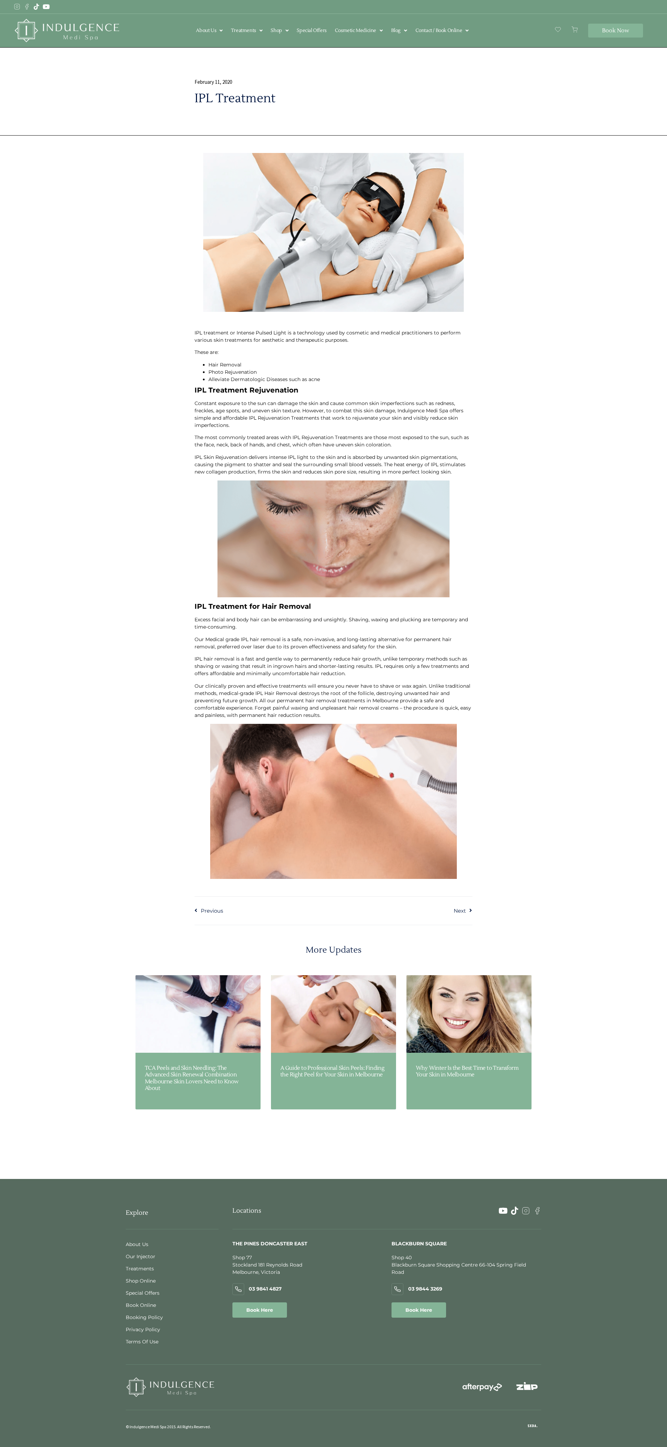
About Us (206, 30)
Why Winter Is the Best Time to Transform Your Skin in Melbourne (467, 1071)
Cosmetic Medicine (355, 30)
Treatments (243, 30)
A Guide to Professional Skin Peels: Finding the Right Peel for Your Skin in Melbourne (332, 1071)
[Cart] (574, 29)
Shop (276, 30)
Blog (396, 30)
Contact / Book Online (438, 30)
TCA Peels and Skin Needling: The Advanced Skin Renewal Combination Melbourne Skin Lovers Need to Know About (192, 1078)
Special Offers (311, 30)
